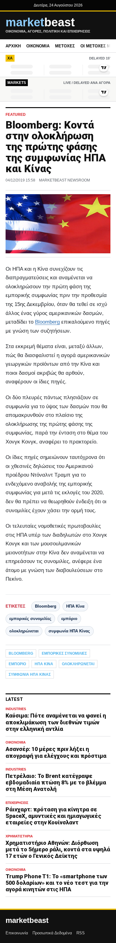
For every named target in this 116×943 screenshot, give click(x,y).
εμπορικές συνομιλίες (30, 618)
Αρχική (13, 46)
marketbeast (27, 920)
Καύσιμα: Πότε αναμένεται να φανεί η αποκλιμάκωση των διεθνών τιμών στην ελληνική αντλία (56, 722)
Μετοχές (65, 46)
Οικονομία (37, 46)
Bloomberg (47, 322)
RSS (80, 933)
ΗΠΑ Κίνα (75, 606)
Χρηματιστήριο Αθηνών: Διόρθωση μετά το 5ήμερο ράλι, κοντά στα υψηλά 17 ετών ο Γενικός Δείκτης (58, 849)
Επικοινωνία (17, 933)
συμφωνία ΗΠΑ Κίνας (69, 631)
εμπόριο (69, 618)
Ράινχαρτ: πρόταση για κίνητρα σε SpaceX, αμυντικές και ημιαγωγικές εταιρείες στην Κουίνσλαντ (53, 816)
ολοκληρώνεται (24, 631)
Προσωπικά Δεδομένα (52, 933)
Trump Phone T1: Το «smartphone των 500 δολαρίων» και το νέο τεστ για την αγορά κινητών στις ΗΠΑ (57, 883)
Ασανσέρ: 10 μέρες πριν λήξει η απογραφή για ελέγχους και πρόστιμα (56, 752)
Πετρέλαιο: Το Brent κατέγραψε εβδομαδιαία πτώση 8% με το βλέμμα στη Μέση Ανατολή (56, 782)
